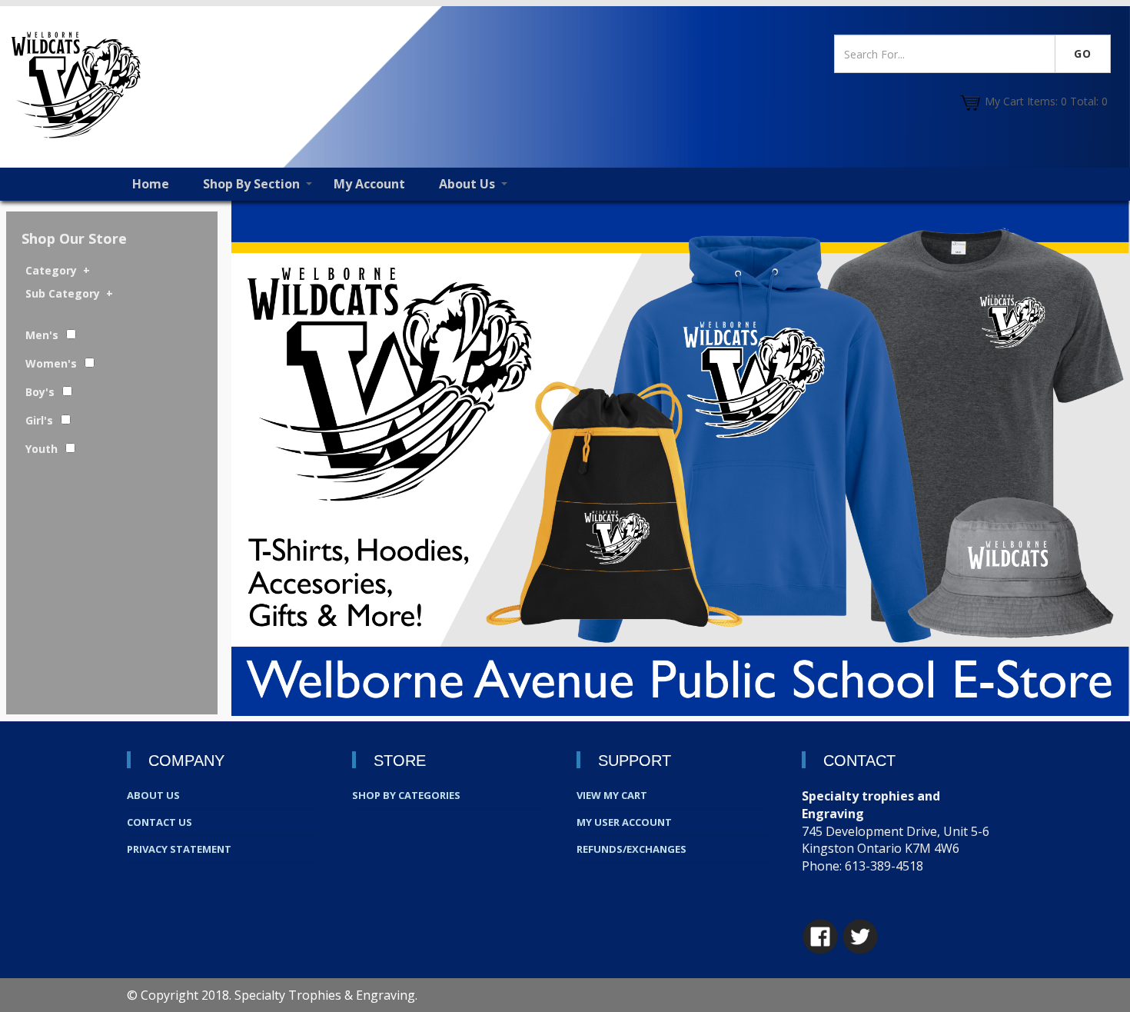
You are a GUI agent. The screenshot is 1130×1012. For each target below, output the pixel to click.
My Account (369, 183)
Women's (51, 363)
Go (1083, 53)
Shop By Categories (406, 795)
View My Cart (612, 795)
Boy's (40, 391)
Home (150, 183)
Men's (41, 335)
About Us (467, 183)
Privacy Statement (179, 849)
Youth (41, 448)
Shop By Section (251, 183)
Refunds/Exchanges (631, 849)
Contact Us (159, 822)
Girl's (39, 420)
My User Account (624, 822)
